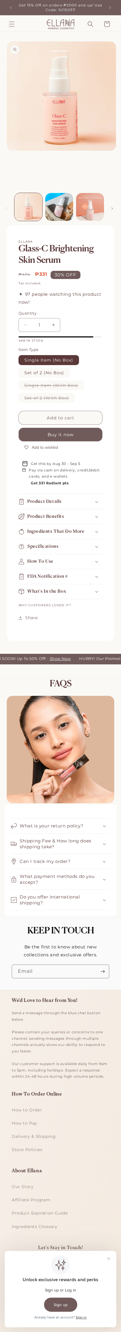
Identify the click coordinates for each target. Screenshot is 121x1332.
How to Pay (24, 1123)
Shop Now (55, 658)
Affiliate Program (31, 1199)
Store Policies (27, 1149)
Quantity (27, 313)
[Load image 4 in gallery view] (90, 207)
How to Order (27, 1110)
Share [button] (31, 617)
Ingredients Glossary (35, 1226)
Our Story (22, 1186)
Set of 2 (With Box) (49, 399)
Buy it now (61, 434)
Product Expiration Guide (40, 1213)
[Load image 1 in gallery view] (28, 207)
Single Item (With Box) (54, 386)
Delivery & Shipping (34, 1136)
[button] (11, 24)
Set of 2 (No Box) (44, 372)
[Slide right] (112, 208)
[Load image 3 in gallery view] (59, 207)
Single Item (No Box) (48, 360)
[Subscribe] (102, 971)
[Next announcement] (110, 7)
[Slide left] (6, 208)
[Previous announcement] (10, 7)
